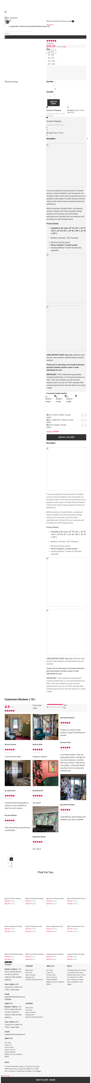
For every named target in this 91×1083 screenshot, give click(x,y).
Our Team (49, 970)
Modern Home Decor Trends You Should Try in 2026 (22, 1069)
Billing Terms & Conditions (55, 982)
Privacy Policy (51, 975)
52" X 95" (51, 58)
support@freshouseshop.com (15, 997)
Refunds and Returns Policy (34, 979)
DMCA (48, 984)
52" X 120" (51, 64)
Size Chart (29, 972)
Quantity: (50, 82)
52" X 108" (51, 61)
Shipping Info (30, 977)
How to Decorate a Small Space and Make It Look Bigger (75, 982)
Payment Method (51, 979)
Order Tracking (30, 975)
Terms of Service (51, 977)
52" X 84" (51, 55)
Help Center (29, 970)
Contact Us (49, 972)
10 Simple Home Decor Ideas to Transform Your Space (22, 1066)
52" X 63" (51, 52)
